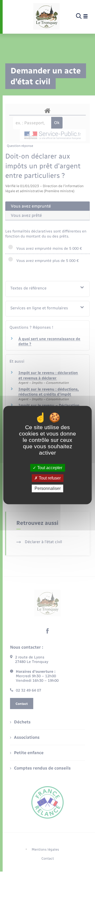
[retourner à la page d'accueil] (46, 16)
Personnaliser (48, 488)
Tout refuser (49, 478)
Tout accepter (49, 467)
